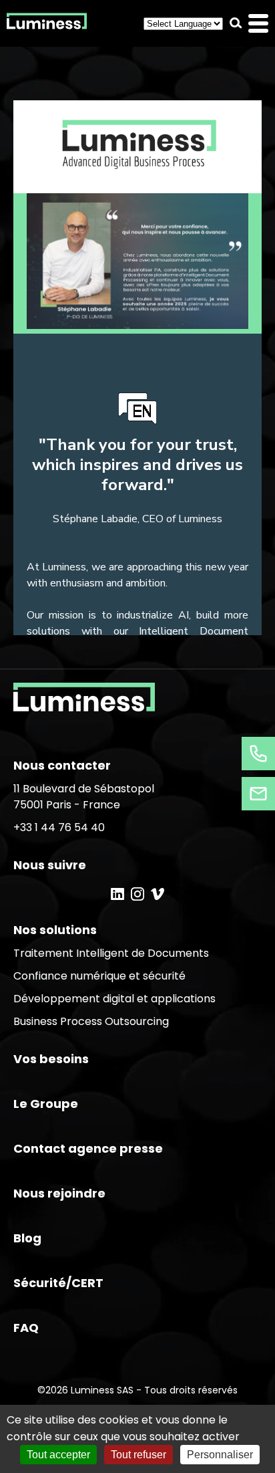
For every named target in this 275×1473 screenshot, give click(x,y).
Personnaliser (220, 1454)
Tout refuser (138, 1454)
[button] (236, 23)
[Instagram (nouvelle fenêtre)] (137, 894)
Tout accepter (58, 1454)
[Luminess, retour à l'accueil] (47, 23)
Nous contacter (62, 765)
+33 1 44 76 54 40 (59, 827)
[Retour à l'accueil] (84, 707)
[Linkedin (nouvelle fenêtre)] (117, 894)
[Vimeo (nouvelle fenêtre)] (157, 894)
